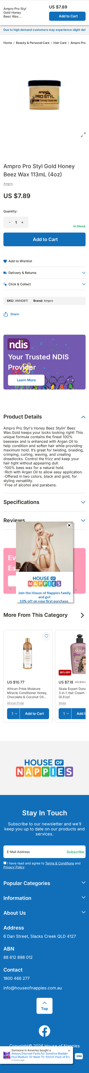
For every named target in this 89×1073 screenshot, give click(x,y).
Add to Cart (68, 16)
